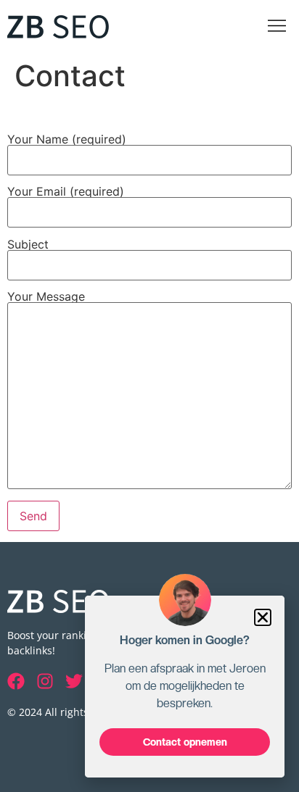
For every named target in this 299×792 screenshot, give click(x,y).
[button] (277, 26)
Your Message (46, 297)
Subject (28, 244)
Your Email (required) (65, 192)
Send (33, 516)
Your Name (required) (66, 139)
